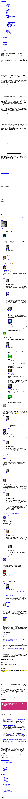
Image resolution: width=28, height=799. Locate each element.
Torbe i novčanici (6, 784)
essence (7, 217)
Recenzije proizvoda (7, 763)
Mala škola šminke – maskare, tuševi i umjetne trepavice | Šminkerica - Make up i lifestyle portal (15, 649)
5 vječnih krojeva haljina (19, 734)
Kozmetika (5, 778)
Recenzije (8, 11)
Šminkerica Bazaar (5, 774)
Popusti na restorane (7, 794)
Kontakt (10, 24)
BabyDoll (5, 458)
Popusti (2, 787)
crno (5, 217)
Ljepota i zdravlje (6, 790)
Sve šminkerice (11, 22)
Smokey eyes (3, 59)
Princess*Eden (6, 606)
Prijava (5, 37)
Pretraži (2, 37)
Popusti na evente (6, 795)
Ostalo (7, 35)
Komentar (3, 670)
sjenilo (7, 218)
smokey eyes (18, 218)
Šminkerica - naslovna (7, 762)
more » (6, 671)
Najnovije (5, 777)
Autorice (10, 19)
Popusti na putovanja (7, 791)
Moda (7, 12)
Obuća (4, 780)
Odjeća (4, 779)
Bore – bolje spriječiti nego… (9, 725)
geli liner (22, 217)
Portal (4, 3)
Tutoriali (7, 10)
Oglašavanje (10, 26)
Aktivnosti (10, 23)
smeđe (14, 218)
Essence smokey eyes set (15, 217)
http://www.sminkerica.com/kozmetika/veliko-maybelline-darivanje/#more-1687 (15, 513)
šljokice (10, 218)
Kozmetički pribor (7, 785)
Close (2, 220)
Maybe (20, 55)
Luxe (9, 9)
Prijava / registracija (12, 20)
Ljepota (7, 5)
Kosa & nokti (11, 8)
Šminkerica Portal (5, 760)
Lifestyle (7, 15)
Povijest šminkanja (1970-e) (21, 729)
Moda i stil (8, 31)
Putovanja (10, 17)
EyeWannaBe (6, 259)
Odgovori (5, 244)
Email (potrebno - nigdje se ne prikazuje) (9, 664)
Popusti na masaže (7, 792)
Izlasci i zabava (11, 16)
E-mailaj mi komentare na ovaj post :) (9, 697)
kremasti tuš (3, 218)
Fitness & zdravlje (9, 13)
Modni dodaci (6, 781)
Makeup (10, 6)
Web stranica (3, 668)
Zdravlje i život (9, 33)
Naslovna (8, 4)
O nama (7, 18)
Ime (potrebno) (4, 662)
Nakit (4, 783)
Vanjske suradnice (12, 25)
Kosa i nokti (8, 32)
